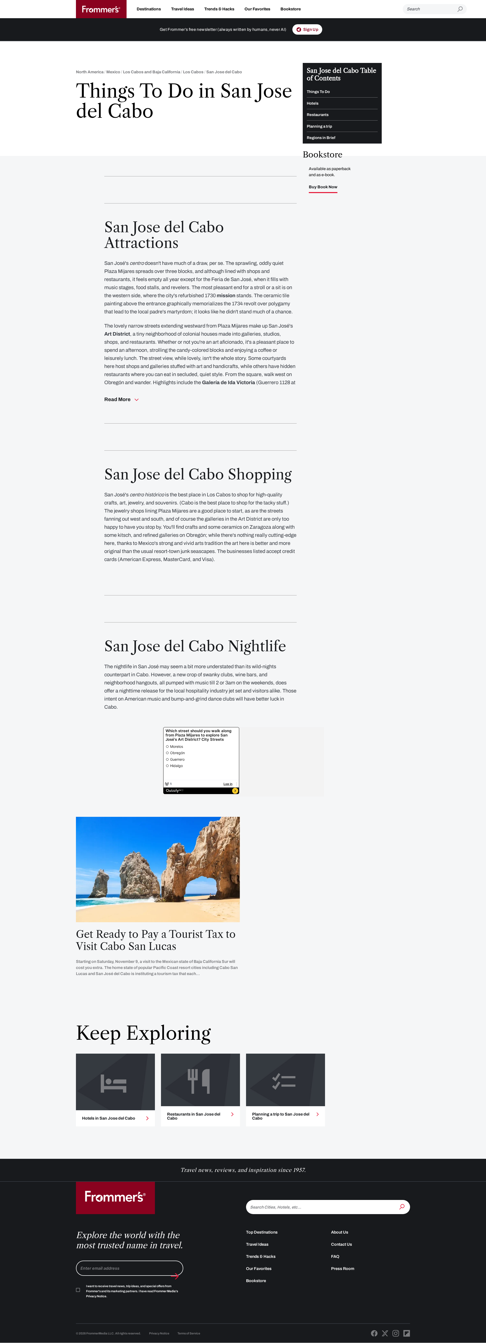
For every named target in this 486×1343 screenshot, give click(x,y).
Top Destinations (262, 1232)
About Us (339, 1232)
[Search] (402, 1206)
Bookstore (290, 9)
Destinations (149, 9)
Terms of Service (188, 1333)
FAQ (335, 1256)
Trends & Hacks (219, 9)
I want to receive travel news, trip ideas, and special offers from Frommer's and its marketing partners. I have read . (132, 1291)
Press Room (342, 1268)
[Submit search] (462, 9)
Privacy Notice (159, 1333)
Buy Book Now (323, 187)
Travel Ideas (182, 9)
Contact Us (341, 1244)
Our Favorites (257, 9)
